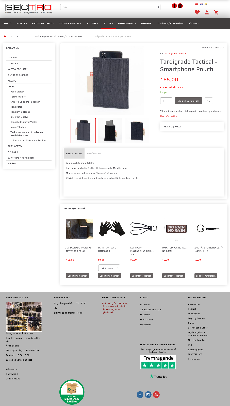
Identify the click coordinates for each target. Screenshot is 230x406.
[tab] (192, 126)
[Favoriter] (197, 12)
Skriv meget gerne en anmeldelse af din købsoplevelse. (158, 351)
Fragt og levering (196, 318)
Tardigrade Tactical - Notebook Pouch (79, 249)
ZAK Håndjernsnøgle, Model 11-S (207, 249)
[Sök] (159, 7)
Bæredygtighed (195, 349)
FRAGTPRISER (195, 354)
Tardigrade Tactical (175, 53)
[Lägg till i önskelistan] (209, 100)
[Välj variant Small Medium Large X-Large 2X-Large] (109, 267)
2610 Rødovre (13, 378)
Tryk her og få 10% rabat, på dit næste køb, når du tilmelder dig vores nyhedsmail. (115, 308)
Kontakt (192, 308)
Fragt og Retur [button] (172, 126)
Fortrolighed (194, 313)
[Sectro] (29, 8)
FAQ (190, 344)
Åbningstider (194, 304)
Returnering (194, 358)
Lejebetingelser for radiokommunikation (198, 334)
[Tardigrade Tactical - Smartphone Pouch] (109, 80)
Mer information (168, 116)
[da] (196, 3)
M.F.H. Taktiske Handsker (107, 249)
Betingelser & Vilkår (197, 327)
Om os (191, 322)
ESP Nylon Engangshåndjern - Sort (142, 251)
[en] (201, 3)
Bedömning (94, 153)
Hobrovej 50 (12, 373)
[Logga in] (206, 12)
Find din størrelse (196, 340)
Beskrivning (74, 153)
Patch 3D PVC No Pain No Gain (174, 249)
